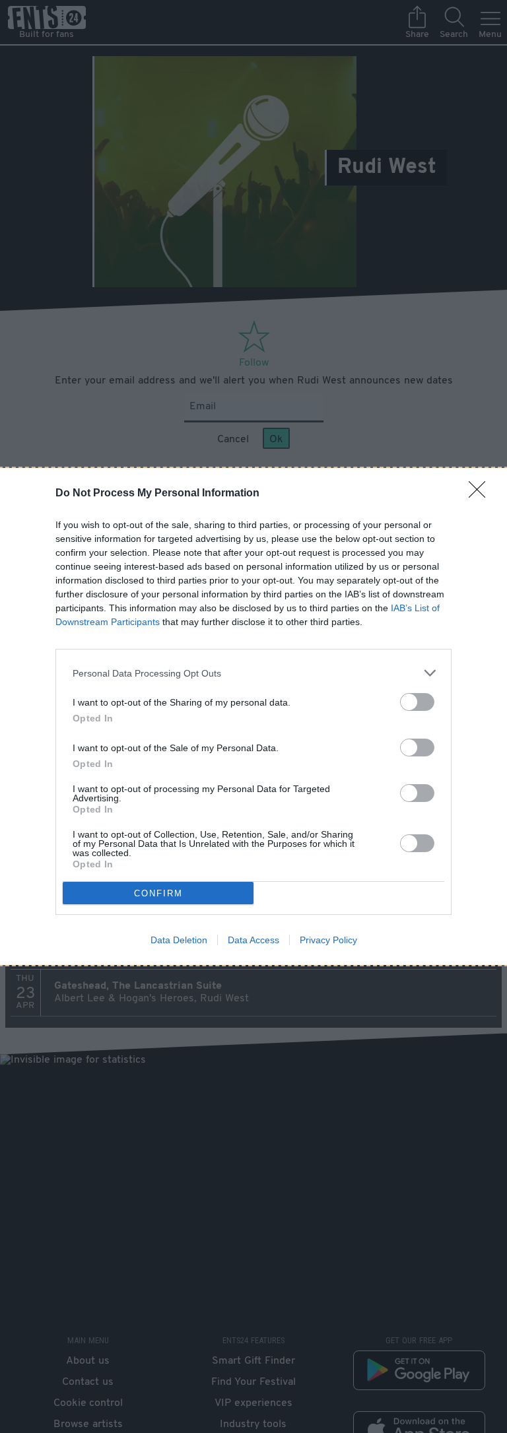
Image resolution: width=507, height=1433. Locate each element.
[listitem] (253, 673)
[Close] (481, 493)
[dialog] (253, 716)
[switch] (417, 702)
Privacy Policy (328, 940)
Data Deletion (179, 940)
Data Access (253, 940)
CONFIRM (158, 893)
